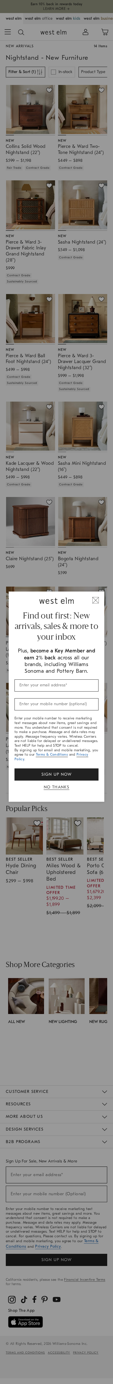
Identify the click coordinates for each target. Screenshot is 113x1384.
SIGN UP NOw (56, 774)
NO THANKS (57, 787)
